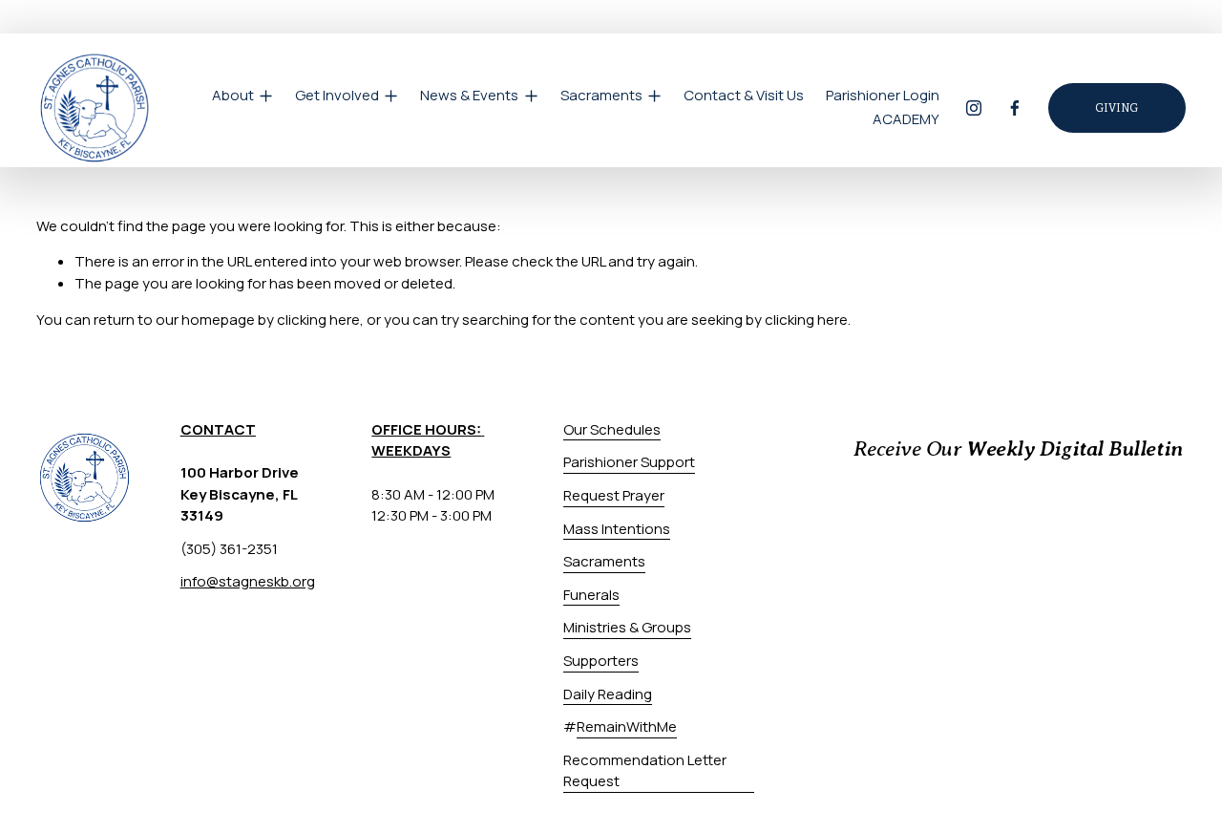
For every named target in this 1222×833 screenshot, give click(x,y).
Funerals (591, 595)
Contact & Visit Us (744, 95)
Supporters (601, 661)
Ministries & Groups (627, 627)
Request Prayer (613, 495)
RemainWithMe (627, 726)
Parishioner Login (882, 95)
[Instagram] (973, 107)
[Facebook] (1014, 107)
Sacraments (604, 561)
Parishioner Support (629, 462)
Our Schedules (612, 429)
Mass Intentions (616, 529)
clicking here (318, 320)
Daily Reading (607, 694)
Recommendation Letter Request (645, 771)
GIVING (1116, 108)
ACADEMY (906, 119)
